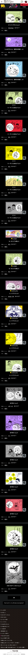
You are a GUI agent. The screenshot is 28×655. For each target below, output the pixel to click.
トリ (12, 406)
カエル (9, 296)
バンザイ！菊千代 (4, 633)
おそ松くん (3, 612)
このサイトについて (11, 652)
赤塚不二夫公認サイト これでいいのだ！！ (8, 1)
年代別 (24, 6)
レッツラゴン (4, 621)
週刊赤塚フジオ (4, 631)
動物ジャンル (24, 4)
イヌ (9, 406)
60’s (6, 30)
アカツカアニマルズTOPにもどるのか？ (14, 603)
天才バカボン (4, 617)
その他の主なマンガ (5, 626)
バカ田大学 (3, 628)
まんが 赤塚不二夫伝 (5, 638)
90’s (6, 54)
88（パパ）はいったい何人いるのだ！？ (9, 645)
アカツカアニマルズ (5, 635)
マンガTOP (3, 610)
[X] (22, 1)
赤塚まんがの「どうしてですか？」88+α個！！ (10, 642)
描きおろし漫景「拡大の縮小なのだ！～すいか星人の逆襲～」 (13, 647)
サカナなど (11, 28)
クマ (13, 296)
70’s (6, 298)
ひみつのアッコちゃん (5, 614)
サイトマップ (18, 652)
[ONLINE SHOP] (26, 1)
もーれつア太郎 (4, 619)
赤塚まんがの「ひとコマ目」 (7, 640)
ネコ (9, 52)
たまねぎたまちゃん (5, 624)
